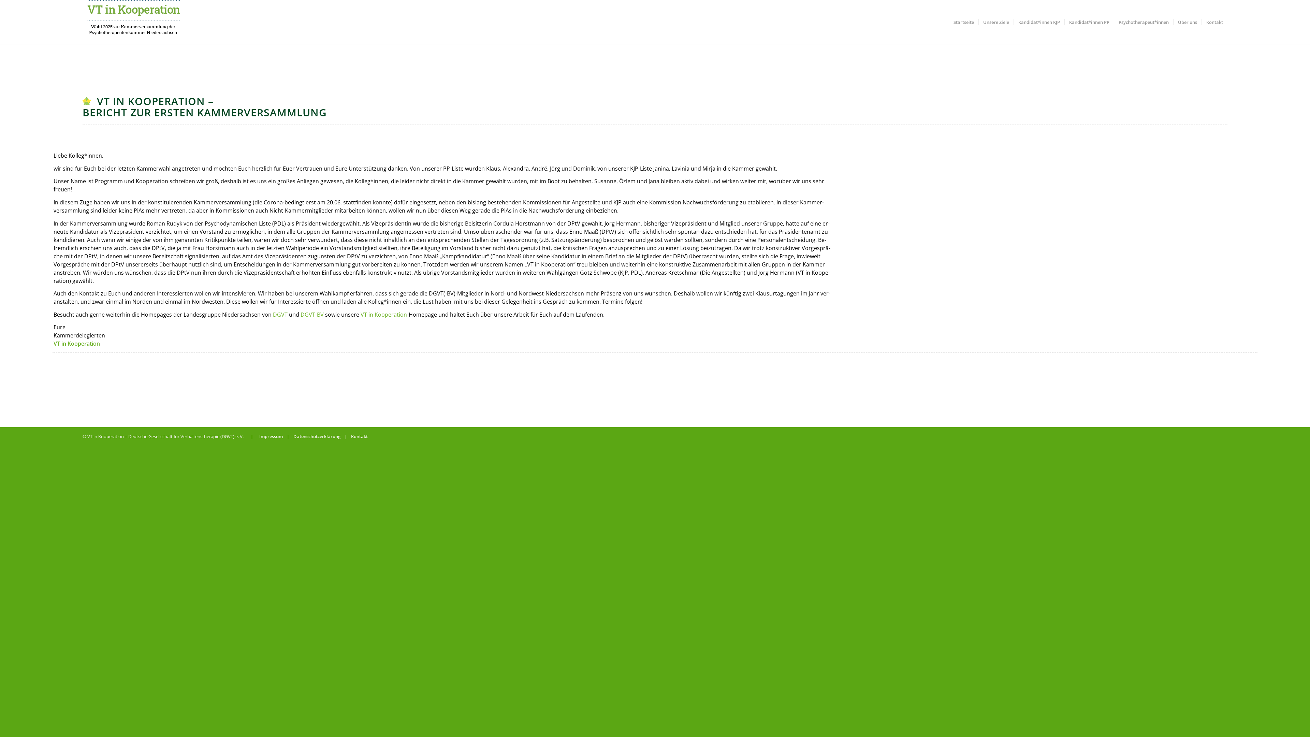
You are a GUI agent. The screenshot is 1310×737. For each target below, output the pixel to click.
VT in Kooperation (384, 314)
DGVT (280, 314)
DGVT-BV (312, 314)
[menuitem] (963, 22)
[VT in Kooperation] (134, 22)
